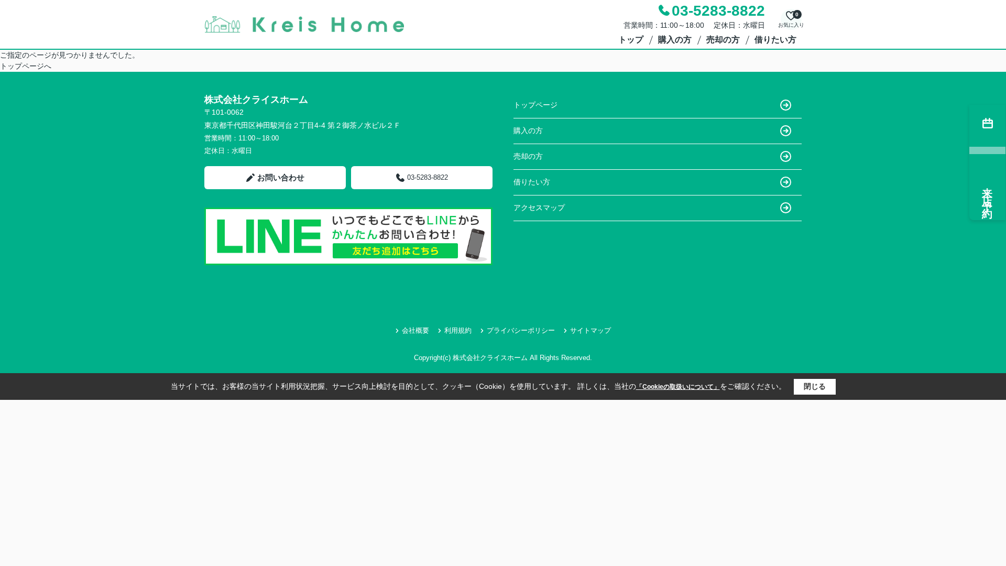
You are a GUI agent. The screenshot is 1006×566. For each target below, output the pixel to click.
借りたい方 (775, 39)
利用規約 (458, 330)
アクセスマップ (539, 207)
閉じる (815, 386)
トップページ (535, 105)
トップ (630, 39)
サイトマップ (590, 330)
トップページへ (25, 66)
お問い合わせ (280, 177)
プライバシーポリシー (521, 330)
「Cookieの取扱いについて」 (678, 386)
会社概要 (415, 330)
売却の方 (723, 39)
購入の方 (675, 39)
